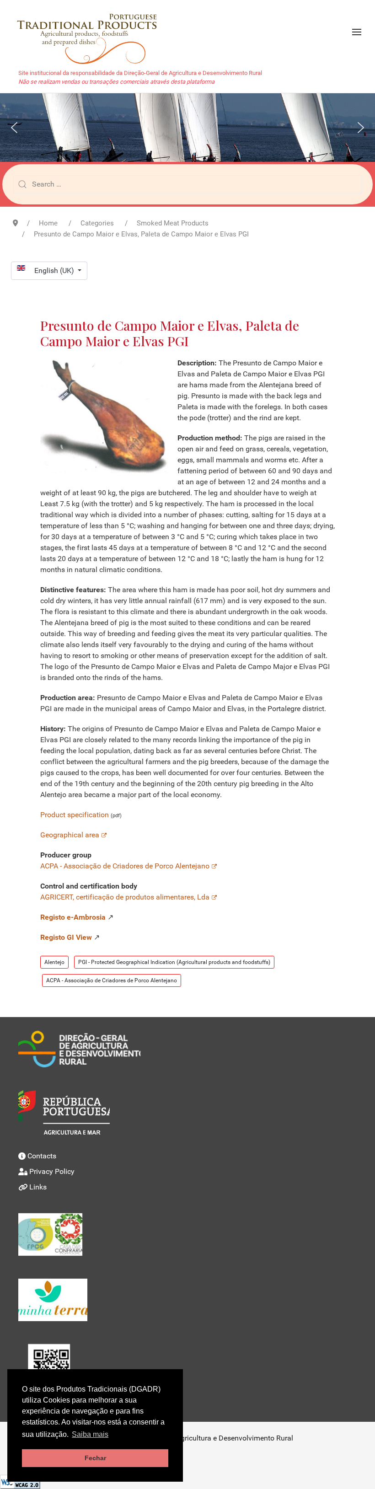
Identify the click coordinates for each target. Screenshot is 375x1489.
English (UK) (55, 270)
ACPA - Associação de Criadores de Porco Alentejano (124, 866)
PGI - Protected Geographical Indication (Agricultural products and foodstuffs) (174, 962)
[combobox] (187, 184)
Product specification (75, 814)
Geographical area (69, 834)
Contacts (41, 1156)
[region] (187, 127)
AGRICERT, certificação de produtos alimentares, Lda (124, 897)
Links (38, 1187)
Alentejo (54, 962)
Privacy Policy (52, 1171)
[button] (356, 32)
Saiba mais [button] (90, 1434)
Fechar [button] (95, 1458)
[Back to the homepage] (92, 32)
